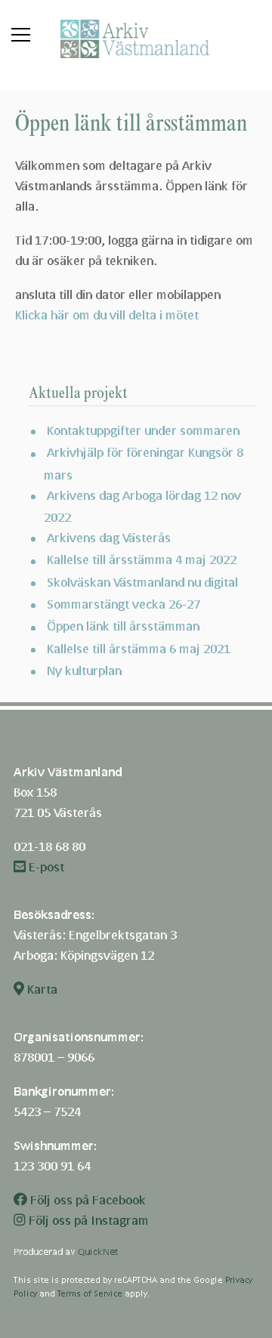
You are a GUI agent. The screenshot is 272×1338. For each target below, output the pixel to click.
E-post (45, 866)
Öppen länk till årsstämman (123, 625)
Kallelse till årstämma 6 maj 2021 (138, 648)
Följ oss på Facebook (86, 1199)
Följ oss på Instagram (87, 1220)
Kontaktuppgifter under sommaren (143, 430)
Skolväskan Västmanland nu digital (142, 582)
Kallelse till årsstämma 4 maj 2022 (141, 559)
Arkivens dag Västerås (109, 537)
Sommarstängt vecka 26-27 (123, 604)
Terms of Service (89, 1293)
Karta (40, 989)
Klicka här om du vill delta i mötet (107, 314)
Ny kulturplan (84, 670)
